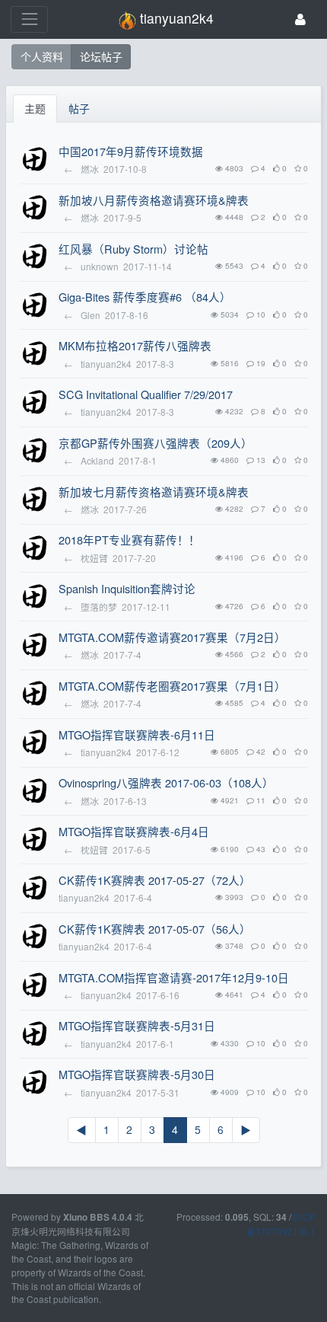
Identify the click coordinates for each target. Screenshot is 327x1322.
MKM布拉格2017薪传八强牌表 (135, 345)
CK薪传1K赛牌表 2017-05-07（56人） (155, 929)
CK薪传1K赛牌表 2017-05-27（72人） (155, 880)
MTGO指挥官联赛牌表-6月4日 (134, 831)
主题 (35, 108)
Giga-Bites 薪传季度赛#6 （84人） (145, 297)
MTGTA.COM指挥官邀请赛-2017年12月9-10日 (174, 977)
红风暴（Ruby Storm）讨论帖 (133, 249)
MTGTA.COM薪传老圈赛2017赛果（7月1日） (172, 686)
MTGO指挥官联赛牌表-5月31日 (137, 1025)
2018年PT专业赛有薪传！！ (129, 540)
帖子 (79, 108)
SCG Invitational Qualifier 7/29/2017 (146, 394)
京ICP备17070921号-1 (281, 1223)
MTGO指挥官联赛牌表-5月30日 (137, 1074)
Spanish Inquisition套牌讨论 (127, 588)
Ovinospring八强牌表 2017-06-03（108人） (166, 782)
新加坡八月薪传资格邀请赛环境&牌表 (154, 200)
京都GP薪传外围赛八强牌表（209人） (155, 443)
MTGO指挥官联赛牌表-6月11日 (137, 734)
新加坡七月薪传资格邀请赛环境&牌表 (154, 492)
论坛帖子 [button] (101, 56)
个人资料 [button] (42, 56)
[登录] (300, 19)
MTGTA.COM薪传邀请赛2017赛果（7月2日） (172, 637)
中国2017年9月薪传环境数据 (131, 151)
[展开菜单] (29, 19)
